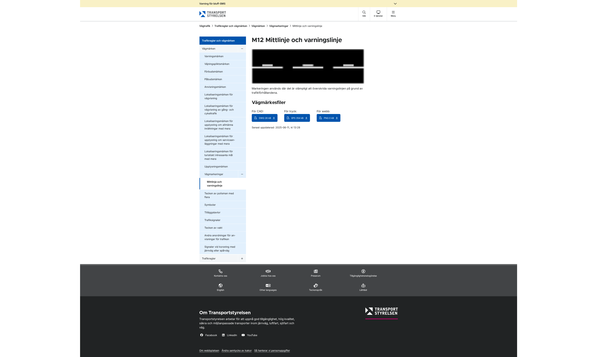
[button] (364, 14)
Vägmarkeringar (278, 25)
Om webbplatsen (209, 350)
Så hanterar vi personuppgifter (272, 350)
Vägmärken (258, 25)
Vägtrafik (204, 25)
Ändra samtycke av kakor (237, 350)
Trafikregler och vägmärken (230, 25)
